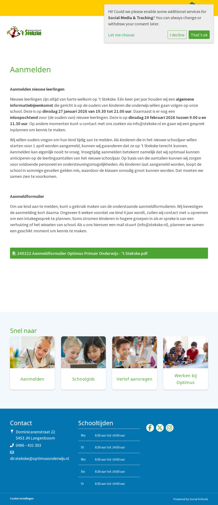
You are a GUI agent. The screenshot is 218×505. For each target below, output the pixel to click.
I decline (177, 34)
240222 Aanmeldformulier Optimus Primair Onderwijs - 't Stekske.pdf (82, 253)
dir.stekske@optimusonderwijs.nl (39, 458)
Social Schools (199, 499)
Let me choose (121, 34)
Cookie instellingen (22, 498)
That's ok (199, 34)
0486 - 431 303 (28, 445)
